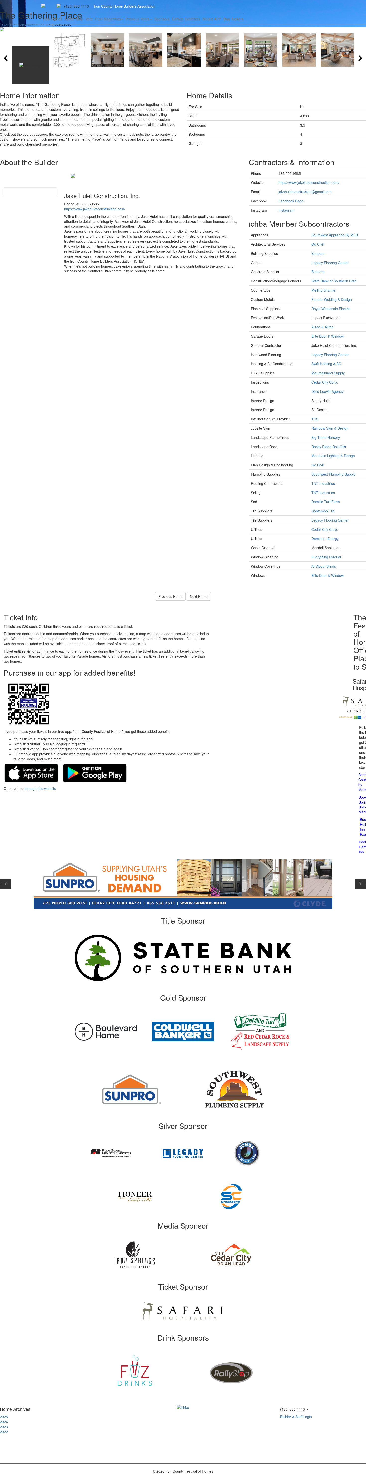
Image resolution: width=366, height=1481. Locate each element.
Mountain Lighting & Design (333, 455)
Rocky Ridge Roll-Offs (328, 446)
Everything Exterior (326, 556)
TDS (314, 418)
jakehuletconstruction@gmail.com (304, 191)
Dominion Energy (325, 538)
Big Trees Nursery (325, 437)
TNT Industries (323, 483)
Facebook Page (290, 200)
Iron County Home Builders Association (124, 6)
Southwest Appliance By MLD (334, 234)
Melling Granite (323, 290)
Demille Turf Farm (325, 501)
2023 (4, 1426)
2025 (4, 1416)
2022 (4, 1431)
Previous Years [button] (137, 18)
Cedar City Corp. (324, 382)
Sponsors (161, 18)
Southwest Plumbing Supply (333, 474)
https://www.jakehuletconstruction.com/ (94, 208)
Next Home (199, 596)
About (69, 18)
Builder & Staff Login (296, 1416)
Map (79, 18)
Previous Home (170, 596)
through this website (40, 788)
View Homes (52, 18)
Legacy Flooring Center (330, 262)
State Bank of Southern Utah (334, 280)
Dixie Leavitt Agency (327, 391)
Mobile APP (212, 18)
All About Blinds (323, 566)
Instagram (286, 210)
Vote (89, 18)
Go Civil (317, 244)
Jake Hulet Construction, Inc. (22, 24)
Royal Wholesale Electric (330, 308)
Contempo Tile (323, 510)
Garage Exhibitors (186, 18)
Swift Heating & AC (326, 363)
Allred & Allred (322, 326)
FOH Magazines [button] (108, 18)
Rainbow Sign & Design (329, 428)
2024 (4, 1421)
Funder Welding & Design (331, 299)
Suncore (318, 253)
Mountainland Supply (328, 372)
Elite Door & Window (327, 336)
